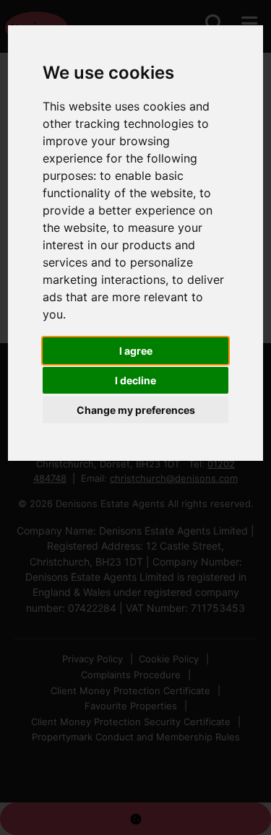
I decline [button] (135, 380)
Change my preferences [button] (136, 410)
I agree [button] (135, 351)
